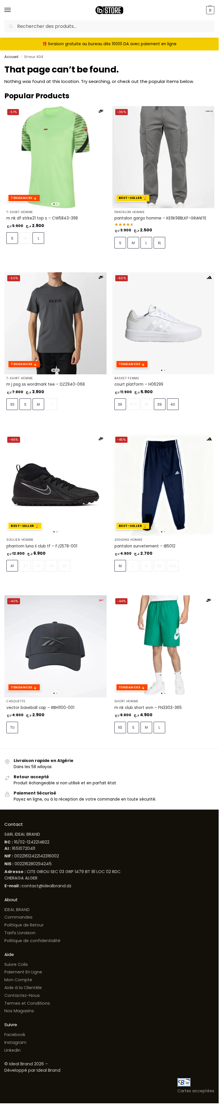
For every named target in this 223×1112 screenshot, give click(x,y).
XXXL (173, 565)
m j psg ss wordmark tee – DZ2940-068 (45, 384)
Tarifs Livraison (19, 933)
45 (64, 565)
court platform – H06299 (138, 384)
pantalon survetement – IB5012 (144, 546)
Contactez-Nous (22, 995)
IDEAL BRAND (17, 910)
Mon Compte (18, 980)
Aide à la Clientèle (23, 988)
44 (51, 565)
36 (120, 404)
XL (159, 242)
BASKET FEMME (126, 378)
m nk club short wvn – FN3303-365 (148, 707)
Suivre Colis (16, 964)
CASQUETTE (15, 701)
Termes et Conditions (27, 1003)
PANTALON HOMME (129, 212)
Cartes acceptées (195, 1091)
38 (146, 404)
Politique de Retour (24, 925)
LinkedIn (12, 1050)
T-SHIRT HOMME (19, 212)
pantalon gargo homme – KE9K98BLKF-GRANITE (160, 218)
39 (159, 404)
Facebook (14, 1034)
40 (172, 404)
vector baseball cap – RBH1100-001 (40, 707)
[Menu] (13, 10)
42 (25, 565)
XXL (159, 565)
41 (12, 565)
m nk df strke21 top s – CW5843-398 (42, 218)
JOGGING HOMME (128, 540)
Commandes (18, 917)
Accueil (11, 56)
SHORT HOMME (126, 701)
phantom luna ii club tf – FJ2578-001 (41, 546)
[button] (209, 10)
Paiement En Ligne (23, 972)
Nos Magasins (19, 1011)
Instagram (15, 1042)
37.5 (133, 404)
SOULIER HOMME (20, 540)
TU (12, 727)
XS (12, 404)
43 (38, 565)
